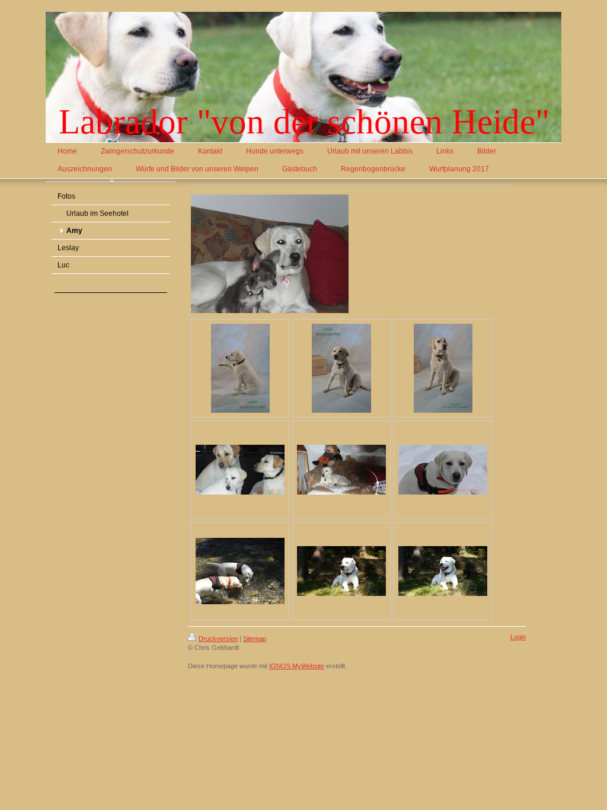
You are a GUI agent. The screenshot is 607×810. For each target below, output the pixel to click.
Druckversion (218, 638)
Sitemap (254, 638)
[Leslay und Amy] (240, 571)
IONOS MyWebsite (296, 665)
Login (518, 636)
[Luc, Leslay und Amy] (240, 470)
